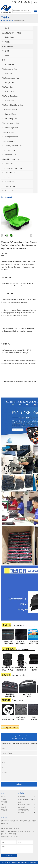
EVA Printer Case (8, 64)
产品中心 (10, 21)
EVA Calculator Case (9, 173)
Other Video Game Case (10, 159)
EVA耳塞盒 (6, 42)
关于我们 (4, 802)
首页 (4, 21)
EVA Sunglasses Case (9, 69)
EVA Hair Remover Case (10, 123)
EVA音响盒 (6, 51)
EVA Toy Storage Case (10, 127)
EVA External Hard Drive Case (12, 105)
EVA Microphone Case (10, 136)
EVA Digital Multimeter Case (12, 168)
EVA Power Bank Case (10, 96)
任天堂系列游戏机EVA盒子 (11, 33)
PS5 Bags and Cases (9, 114)
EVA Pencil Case (7, 87)
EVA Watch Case (8, 100)
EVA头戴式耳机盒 (8, 37)
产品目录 (4, 799)
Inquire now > (11, 727)
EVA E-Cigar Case (8, 82)
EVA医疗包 (6, 28)
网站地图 (4, 810)
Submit (19, 784)
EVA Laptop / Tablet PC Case (12, 145)
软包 (3, 60)
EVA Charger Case (8, 141)
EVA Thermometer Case (10, 78)
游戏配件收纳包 (7, 46)
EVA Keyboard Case (9, 191)
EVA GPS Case (7, 177)
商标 (2, 805)
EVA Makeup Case (8, 91)
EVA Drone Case (7, 164)
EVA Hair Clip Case (8, 186)
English (35, 2)
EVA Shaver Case (8, 132)
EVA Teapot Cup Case (9, 118)
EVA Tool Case (7, 73)
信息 (2, 793)
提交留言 (9, 856)
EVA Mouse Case (8, 182)
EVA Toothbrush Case (9, 155)
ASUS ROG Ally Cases (9, 109)
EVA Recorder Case (9, 150)
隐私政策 (4, 807)
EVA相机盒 (6, 55)
